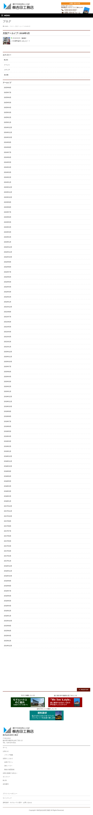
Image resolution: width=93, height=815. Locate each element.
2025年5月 (7, 102)
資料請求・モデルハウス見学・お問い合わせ (17, 802)
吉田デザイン (8, 762)
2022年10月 (8, 257)
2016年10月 (8, 576)
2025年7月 (7, 92)
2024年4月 (7, 167)
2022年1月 (7, 302)
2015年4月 (7, 635)
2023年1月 (7, 242)
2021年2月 (7, 341)
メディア (7, 70)
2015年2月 (7, 641)
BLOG (24, 38)
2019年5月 (7, 431)
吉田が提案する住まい (10, 773)
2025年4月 (7, 107)
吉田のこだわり (8, 758)
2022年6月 (7, 277)
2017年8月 (7, 526)
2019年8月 (7, 416)
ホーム (5, 747)
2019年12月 (8, 396)
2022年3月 (7, 292)
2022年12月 (8, 247)
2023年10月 (8, 197)
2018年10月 (8, 466)
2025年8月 (7, 87)
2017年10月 (8, 516)
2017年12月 (8, 506)
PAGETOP (84, 689)
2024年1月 (7, 182)
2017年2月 (7, 556)
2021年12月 (8, 307)
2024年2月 (7, 177)
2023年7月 (7, 212)
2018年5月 (7, 481)
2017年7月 (7, 531)
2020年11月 (8, 356)
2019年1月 (7, 451)
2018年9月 (7, 471)
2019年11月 (8, 401)
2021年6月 (7, 322)
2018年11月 (8, 461)
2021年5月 (7, 327)
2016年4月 (7, 606)
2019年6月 (7, 426)
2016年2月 (7, 611)
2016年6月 (7, 596)
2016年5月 (7, 601)
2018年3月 (7, 491)
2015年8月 (7, 626)
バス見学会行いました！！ (20, 41)
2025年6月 (7, 97)
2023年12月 (8, 187)
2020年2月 (7, 386)
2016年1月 (7, 616)
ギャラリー (6, 777)
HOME (6, 26)
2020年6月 (7, 371)
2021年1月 (7, 347)
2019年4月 (7, 436)
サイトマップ (7, 798)
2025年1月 (7, 122)
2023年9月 (7, 202)
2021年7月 (7, 317)
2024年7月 (7, 152)
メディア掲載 (8, 755)
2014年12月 (8, 646)
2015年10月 (8, 621)
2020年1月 (7, 391)
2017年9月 (7, 521)
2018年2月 (7, 496)
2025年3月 (7, 112)
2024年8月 (7, 147)
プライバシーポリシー (10, 793)
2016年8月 (7, 586)
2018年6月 (7, 476)
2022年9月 (7, 262)
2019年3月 (7, 441)
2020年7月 (7, 366)
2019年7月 (7, 421)
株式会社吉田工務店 (43, 810)
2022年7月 (7, 272)
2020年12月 (8, 352)
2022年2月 (7, 297)
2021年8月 (7, 312)
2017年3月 (7, 551)
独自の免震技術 (9, 769)
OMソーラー (8, 766)
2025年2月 (7, 117)
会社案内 (6, 784)
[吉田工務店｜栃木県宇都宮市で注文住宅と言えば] (18, 7)
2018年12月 (8, 456)
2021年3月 (7, 337)
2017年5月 (7, 541)
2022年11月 (8, 252)
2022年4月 (7, 287)
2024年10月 (8, 137)
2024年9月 (7, 142)
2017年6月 (7, 536)
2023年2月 (7, 237)
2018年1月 (7, 501)
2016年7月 (7, 591)
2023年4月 (7, 227)
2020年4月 (7, 376)
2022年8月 (7, 267)
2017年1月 (7, 561)
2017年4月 (7, 546)
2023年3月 (7, 232)
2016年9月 (7, 581)
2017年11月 (8, 511)
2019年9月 (7, 411)
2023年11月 (8, 192)
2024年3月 (7, 172)
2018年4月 (7, 486)
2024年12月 (8, 127)
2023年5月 (7, 222)
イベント (7, 65)
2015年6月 (7, 631)
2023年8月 (7, 207)
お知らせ (6, 751)
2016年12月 (8, 566)
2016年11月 (8, 571)
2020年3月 (7, 381)
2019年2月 (7, 446)
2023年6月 (7, 217)
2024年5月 (7, 162)
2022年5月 (7, 282)
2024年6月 (7, 157)
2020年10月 (8, 361)
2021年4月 (7, 332)
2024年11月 (8, 132)
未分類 (6, 75)
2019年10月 (8, 406)
